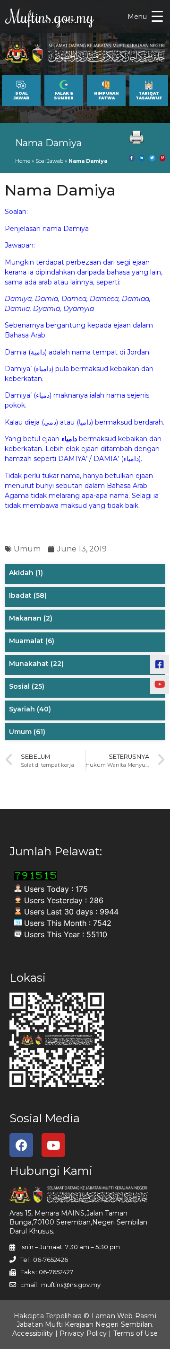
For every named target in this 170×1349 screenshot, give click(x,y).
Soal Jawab (49, 161)
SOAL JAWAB (21, 95)
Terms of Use (135, 1333)
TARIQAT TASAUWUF (149, 95)
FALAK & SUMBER (64, 95)
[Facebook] (21, 1145)
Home (22, 161)
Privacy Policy (83, 1333)
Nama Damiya (48, 143)
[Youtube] (53, 1145)
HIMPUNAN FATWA (106, 95)
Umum (27, 548)
